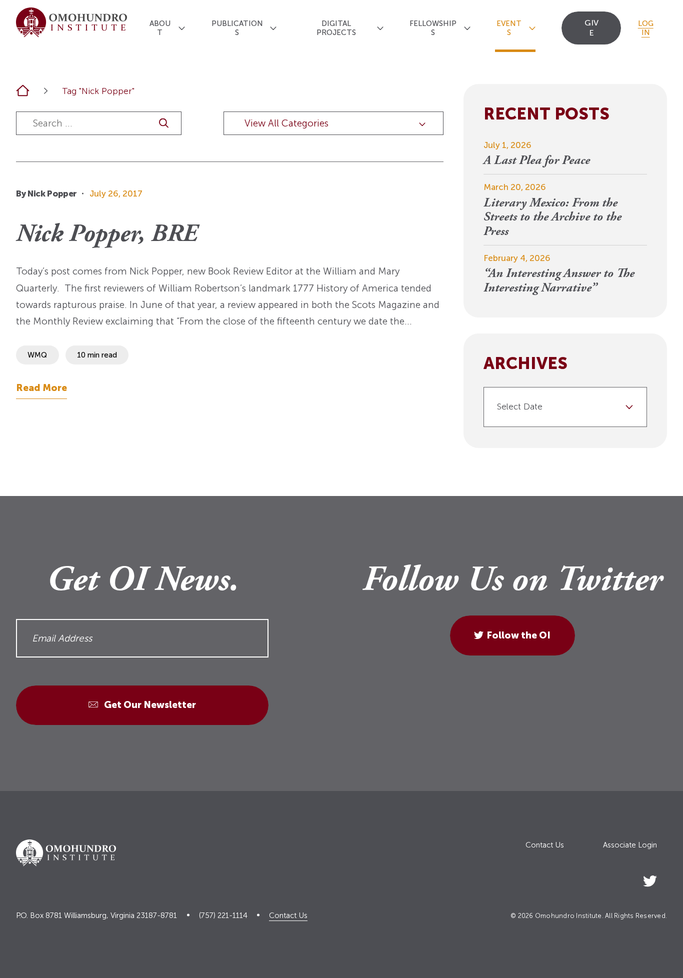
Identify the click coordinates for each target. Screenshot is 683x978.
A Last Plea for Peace (537, 161)
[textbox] (561, 407)
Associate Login (630, 845)
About (160, 28)
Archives (526, 364)
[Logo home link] (71, 26)
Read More (41, 388)
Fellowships (433, 28)
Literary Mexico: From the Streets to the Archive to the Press (553, 218)
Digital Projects (336, 28)
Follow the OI (518, 635)
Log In (646, 28)
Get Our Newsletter (149, 704)
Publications (237, 28)
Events (509, 28)
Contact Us (545, 845)
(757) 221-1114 (223, 916)
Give (591, 28)
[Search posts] (164, 123)
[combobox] (565, 407)
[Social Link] (650, 879)
